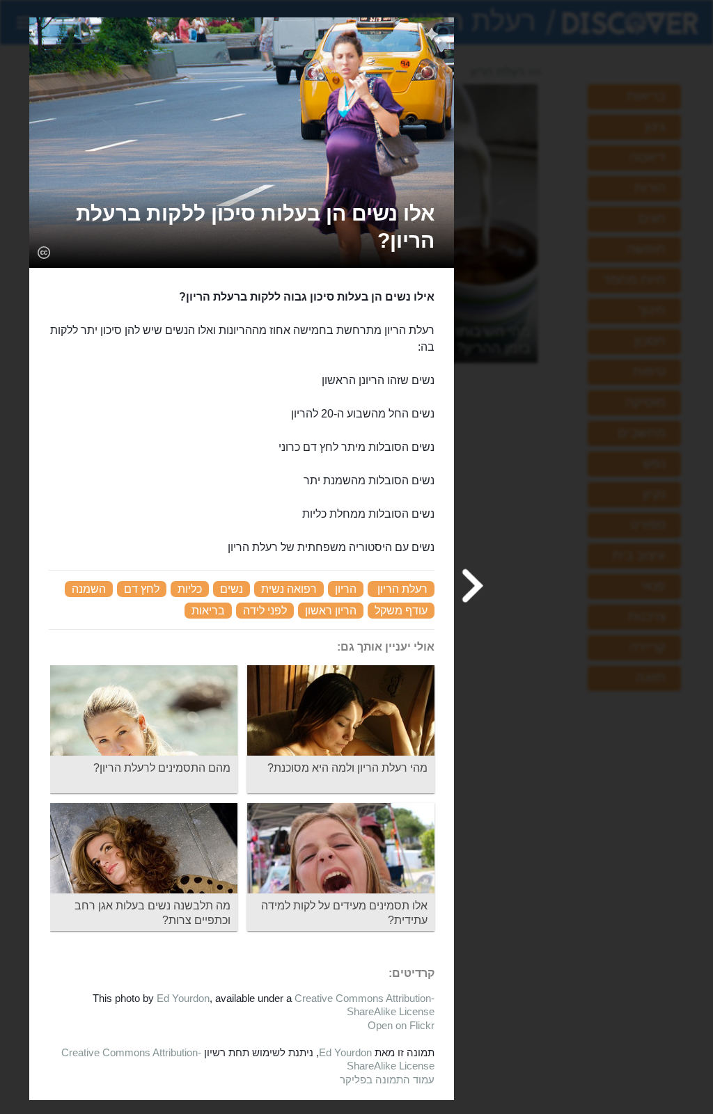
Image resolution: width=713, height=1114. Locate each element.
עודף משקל (401, 610)
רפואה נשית (289, 589)
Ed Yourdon (183, 998)
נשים (231, 589)
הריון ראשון (330, 610)
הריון (345, 589)
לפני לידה (265, 610)
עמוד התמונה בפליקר (387, 1079)
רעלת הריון (402, 589)
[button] (241, 227)
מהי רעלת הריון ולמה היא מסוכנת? (347, 768)
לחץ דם (141, 589)
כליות (190, 589)
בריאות (208, 610)
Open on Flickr (401, 1025)
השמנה (89, 589)
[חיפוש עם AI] (433, 37)
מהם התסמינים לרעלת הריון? (161, 768)
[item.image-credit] (43, 252)
